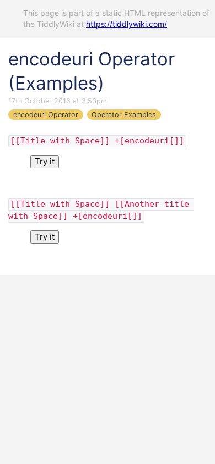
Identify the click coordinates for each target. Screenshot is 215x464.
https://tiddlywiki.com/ (126, 24)
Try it (45, 161)
